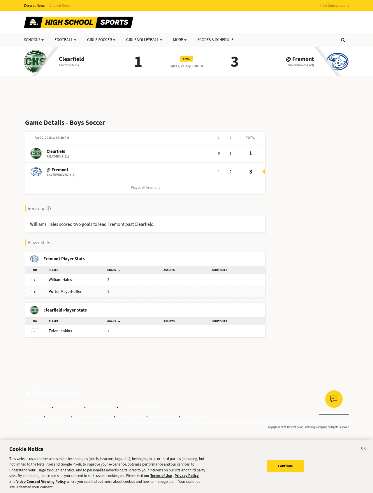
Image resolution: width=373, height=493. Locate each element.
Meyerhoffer (65, 291)
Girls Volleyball (142, 40)
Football (63, 40)
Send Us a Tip (163, 416)
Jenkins (60, 331)
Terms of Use (36, 407)
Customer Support (93, 416)
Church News (60, 5)
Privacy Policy (68, 407)
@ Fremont (300, 59)
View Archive (195, 416)
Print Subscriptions (334, 5)
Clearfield (71, 59)
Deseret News (34, 5)
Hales (60, 279)
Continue (285, 466)
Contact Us (58, 416)
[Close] (363, 449)
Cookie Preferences (139, 407)
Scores (215, 40)
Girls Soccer (99, 40)
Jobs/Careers (130, 416)
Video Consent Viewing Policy (41, 481)
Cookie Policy (101, 407)
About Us (33, 416)
